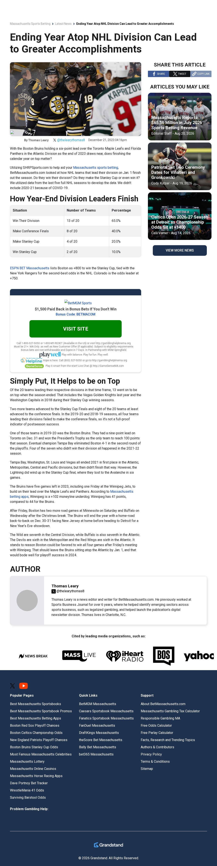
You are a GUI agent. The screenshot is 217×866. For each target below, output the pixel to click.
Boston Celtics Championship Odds (36, 733)
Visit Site (75, 329)
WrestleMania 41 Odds (27, 790)
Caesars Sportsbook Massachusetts (106, 711)
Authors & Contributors (157, 747)
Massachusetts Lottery (27, 761)
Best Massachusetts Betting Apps (35, 718)
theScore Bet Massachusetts (100, 740)
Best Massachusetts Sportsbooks (35, 704)
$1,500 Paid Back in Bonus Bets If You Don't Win (76, 309)
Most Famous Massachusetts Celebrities (41, 754)
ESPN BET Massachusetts (29, 268)
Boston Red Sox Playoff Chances (34, 726)
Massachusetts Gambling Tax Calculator (170, 711)
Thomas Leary (38, 140)
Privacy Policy (151, 754)
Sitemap (147, 769)
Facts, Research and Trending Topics (168, 740)
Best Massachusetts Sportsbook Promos (41, 711)
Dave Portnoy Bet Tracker (29, 783)
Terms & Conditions (155, 761)
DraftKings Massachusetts (99, 733)
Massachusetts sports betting (95, 168)
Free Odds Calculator (156, 726)
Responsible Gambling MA (160, 718)
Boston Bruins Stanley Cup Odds (34, 747)
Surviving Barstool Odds (28, 797)
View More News (180, 250)
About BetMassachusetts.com (163, 704)
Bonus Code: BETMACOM (75, 314)
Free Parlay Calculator (157, 733)
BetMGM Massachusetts (97, 704)
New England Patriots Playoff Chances (38, 740)
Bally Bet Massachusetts (97, 747)
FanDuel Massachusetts (97, 726)
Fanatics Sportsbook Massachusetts (106, 718)
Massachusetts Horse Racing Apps (36, 776)
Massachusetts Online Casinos (33, 769)
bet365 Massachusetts (96, 754)
